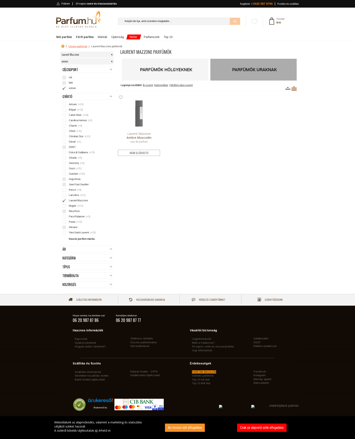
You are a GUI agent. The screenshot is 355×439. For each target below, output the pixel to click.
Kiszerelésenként (287, 88)
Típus (66, 267)
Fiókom (65, 3)
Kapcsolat (81, 338)
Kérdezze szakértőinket (211, 299)
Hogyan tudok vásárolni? (90, 346)
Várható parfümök (203, 375)
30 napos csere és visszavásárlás (213, 346)
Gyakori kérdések (85, 342)
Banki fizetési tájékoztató (90, 379)
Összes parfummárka (143, 342)
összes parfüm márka (82, 239)
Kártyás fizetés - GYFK (144, 371)
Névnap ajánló (262, 379)
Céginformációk (201, 338)
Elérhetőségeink (273, 299)
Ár (64, 249)
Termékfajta (70, 275)
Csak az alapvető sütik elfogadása (262, 428)
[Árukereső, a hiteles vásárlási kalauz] (79, 409)
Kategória (69, 258)
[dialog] (177, 427)
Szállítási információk (89, 299)
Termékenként (294, 88)
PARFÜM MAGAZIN (204, 371)
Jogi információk (202, 350)
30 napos (96, 3)
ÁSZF (257, 342)
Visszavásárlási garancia (150, 299)
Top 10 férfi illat (201, 383)
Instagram (260, 375)
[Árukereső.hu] (100, 401)
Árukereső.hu (100, 407)
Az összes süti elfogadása (185, 428)
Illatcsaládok (261, 382)
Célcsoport (70, 69)
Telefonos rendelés (141, 338)
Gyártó (67, 96)
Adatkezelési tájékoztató (145, 375)
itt (96, 430)
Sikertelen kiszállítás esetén (91, 375)
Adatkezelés (261, 338)
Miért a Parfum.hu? (203, 342)
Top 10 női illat (201, 379)
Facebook (260, 371)
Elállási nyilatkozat (265, 346)
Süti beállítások (139, 346)
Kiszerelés (69, 284)
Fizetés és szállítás (288, 3)
